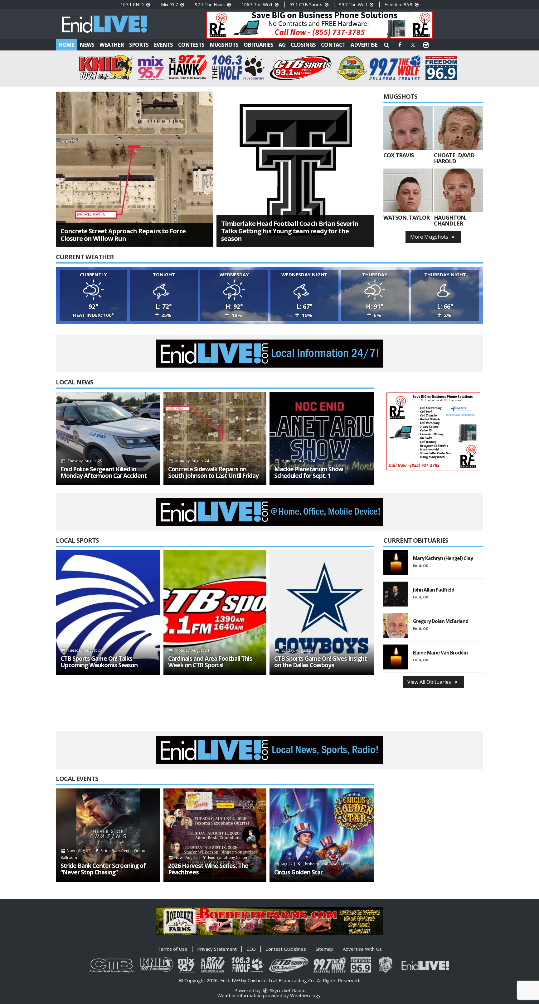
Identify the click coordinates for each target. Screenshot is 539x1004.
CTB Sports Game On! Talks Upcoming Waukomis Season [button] (99, 662)
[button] (386, 44)
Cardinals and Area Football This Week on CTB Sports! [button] (210, 662)
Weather (112, 44)
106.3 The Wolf (258, 4)
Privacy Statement (217, 949)
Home (66, 44)
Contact (333, 44)
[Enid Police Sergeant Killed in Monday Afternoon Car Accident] (108, 438)
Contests (191, 44)
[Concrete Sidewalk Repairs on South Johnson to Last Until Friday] (214, 438)
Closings (303, 44)
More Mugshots (429, 236)
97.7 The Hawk (210, 4)
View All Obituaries (429, 681)
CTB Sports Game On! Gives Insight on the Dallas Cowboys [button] (320, 662)
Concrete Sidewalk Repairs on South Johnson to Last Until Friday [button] (213, 472)
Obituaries (258, 44)
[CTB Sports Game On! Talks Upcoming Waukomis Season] (108, 612)
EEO (251, 949)
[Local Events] (108, 835)
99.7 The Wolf (353, 4)
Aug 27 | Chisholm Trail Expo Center (315, 864)
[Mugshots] (408, 128)
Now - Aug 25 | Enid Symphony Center (210, 857)
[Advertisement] (319, 25)
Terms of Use (172, 949)
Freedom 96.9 (399, 4)
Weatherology (305, 995)
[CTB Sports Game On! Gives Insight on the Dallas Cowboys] (322, 612)
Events (163, 44)
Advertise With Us (362, 949)
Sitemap (324, 949)
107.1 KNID (133, 4)
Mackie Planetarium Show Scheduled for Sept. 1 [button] (308, 472)
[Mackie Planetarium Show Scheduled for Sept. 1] (322, 438)
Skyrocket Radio (286, 990)
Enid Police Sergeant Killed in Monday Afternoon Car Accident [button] (104, 472)
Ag (282, 44)
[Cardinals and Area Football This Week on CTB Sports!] (214, 612)
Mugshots (224, 44)
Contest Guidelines (285, 949)
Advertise (364, 44)
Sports (138, 44)
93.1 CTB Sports (306, 4)
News (87, 44)
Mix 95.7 (170, 4)
